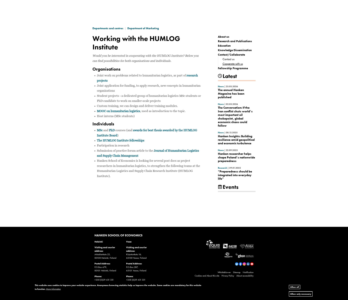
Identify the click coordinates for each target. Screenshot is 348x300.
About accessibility (245, 275)
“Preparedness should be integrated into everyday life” (235, 175)
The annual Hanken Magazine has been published (231, 93)
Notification (248, 272)
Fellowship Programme (233, 68)
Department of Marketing (143, 28)
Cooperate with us (233, 64)
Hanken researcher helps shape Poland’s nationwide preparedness (236, 157)
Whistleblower (224, 272)
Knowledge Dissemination (235, 50)
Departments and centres (107, 28)
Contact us (228, 59)
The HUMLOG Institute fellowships (120, 140)
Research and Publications (235, 41)
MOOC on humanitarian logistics (118, 111)
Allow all (294, 287)
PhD (112, 130)
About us (223, 36)
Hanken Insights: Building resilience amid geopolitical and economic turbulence (236, 139)
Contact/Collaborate (231, 54)
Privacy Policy (228, 275)
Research (222, 167)
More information (53, 289)
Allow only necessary (300, 294)
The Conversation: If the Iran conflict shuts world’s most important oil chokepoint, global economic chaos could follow (235, 117)
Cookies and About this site (207, 275)
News (221, 86)
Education (224, 45)
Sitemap (236, 272)
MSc (100, 130)
